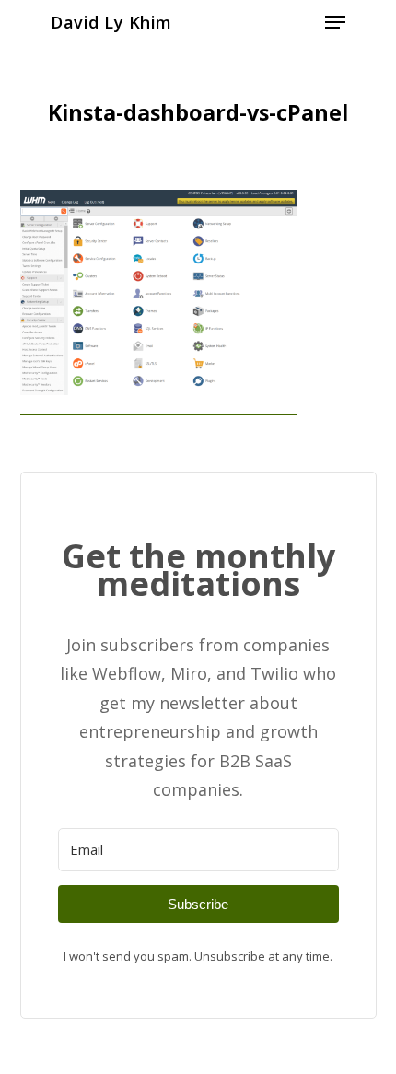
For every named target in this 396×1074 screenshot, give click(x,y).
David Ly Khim (111, 22)
